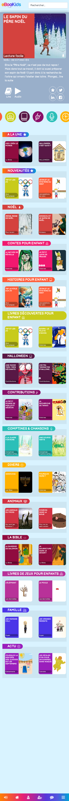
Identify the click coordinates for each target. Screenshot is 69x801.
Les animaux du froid (11, 511)
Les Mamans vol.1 (11, 620)
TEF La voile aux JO (11, 290)
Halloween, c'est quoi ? (45, 144)
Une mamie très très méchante (10, 367)
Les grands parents (45, 620)
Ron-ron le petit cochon (43, 525)
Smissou (42, 232)
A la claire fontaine (10, 439)
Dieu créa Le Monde (11, 144)
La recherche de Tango (44, 403)
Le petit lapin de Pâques (43, 254)
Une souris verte (45, 439)
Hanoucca (10, 474)
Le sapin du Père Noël (15, 19)
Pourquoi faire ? (44, 475)
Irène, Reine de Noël (11, 217)
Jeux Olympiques (9, 195)
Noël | (7, 60)
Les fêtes (8, 490)
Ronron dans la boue (43, 512)
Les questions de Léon (44, 195)
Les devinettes (11, 599)
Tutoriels (42, 672)
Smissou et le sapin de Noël (45, 218)
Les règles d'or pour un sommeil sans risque (45, 658)
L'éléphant (10, 583)
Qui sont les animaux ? (10, 525)
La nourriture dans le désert (45, 549)
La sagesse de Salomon (11, 547)
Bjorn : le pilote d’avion (44, 331)
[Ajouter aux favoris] (52, 90)
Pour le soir (9, 232)
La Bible (8, 160)
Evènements (10, 672)
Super (7, 635)
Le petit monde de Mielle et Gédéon (10, 404)
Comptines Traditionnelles (11, 453)
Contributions (10, 381)
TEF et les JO (10, 181)
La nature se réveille (11, 253)
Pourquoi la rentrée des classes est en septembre (11, 659)
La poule (43, 583)
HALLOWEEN (44, 160)
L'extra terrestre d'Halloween (45, 367)
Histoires (8, 269)
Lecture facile (13, 56)
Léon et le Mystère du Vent (45, 182)
